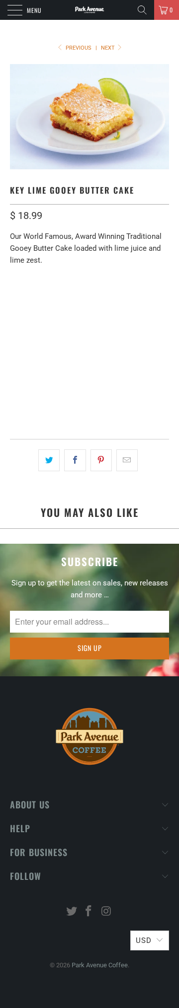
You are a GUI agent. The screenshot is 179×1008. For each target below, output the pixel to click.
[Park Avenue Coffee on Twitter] (71, 912)
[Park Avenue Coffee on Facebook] (89, 912)
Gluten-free (80, 342)
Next (108, 48)
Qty (16, 369)
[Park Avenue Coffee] (89, 10)
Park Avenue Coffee (100, 965)
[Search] (142, 10)
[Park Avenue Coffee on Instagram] (106, 912)
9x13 (48, 298)
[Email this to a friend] (127, 460)
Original (30, 342)
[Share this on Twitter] (49, 460)
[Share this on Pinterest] (101, 460)
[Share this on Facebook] (75, 460)
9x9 (20, 298)
